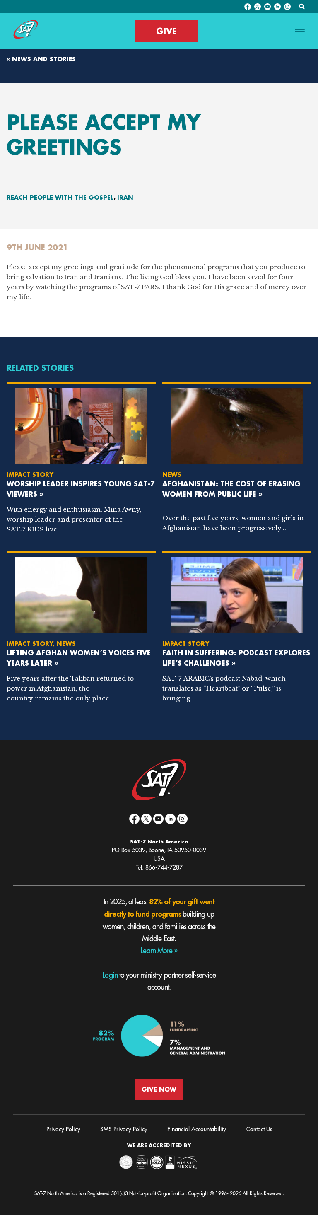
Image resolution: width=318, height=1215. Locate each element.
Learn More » (158, 950)
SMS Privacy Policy (123, 1129)
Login (110, 975)
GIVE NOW (159, 1089)
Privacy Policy (63, 1129)
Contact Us (259, 1129)
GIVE (166, 31)
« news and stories (41, 59)
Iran (125, 197)
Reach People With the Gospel (60, 197)
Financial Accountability (196, 1129)
